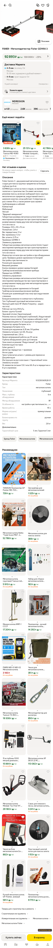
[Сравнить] (37, 5)
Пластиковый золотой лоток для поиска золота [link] (38, 850)
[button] (26, 57)
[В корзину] (18, 143)
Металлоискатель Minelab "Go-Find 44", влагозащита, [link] (12, 805)
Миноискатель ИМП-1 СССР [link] (12, 625)
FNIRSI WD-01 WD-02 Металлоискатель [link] (12, 668)
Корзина (37, 944)
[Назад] (5, 5)
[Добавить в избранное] (43, 5)
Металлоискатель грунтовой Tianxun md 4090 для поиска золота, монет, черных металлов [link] (13, 580)
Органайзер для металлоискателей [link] (36, 489)
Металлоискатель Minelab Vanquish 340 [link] (30, 152)
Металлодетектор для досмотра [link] (37, 714)
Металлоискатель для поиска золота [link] (37, 534)
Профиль (47, 944)
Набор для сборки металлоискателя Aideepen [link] (36, 580)
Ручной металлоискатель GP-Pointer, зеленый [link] (13, 896)
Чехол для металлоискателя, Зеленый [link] (36, 668)
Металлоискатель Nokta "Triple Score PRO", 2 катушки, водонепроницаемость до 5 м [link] (14, 534)
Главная (5, 944)
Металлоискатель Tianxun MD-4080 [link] (10, 152)
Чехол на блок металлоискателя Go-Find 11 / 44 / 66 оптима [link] (12, 850)
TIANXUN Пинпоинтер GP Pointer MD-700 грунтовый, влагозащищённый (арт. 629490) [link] (14, 489)
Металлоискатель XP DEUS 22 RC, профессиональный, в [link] (37, 759)
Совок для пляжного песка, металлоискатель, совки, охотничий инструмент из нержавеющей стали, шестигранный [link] (38, 805)
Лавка (16, 944)
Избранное (26, 944)
